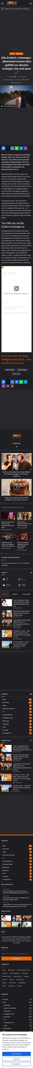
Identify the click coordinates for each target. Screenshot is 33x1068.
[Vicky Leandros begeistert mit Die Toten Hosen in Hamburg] (24, 516)
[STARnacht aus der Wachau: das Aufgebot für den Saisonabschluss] (8, 536)
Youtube (19, 986)
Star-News (19, 53)
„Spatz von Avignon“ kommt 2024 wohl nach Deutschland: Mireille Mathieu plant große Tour (21, 603)
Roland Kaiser (12, 982)
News (19, 49)
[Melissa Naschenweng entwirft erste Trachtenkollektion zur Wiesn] (8, 516)
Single (4, 986)
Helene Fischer (17, 976)
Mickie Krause (20, 979)
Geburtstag (25, 973)
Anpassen (16, 1059)
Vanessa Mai (11, 986)
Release (4, 982)
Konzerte (4, 979)
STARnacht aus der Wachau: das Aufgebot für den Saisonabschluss (8, 544)
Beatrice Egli (11, 970)
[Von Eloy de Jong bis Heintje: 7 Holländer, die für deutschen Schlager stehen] (7, 613)
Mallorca (12, 979)
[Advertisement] (16, 29)
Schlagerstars (22, 982)
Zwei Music (11, 76)
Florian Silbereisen (15, 973)
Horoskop (5, 730)
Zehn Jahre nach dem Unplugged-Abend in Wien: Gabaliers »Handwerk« (23, 545)
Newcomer (6, 721)
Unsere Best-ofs (7, 715)
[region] (16, 1050)
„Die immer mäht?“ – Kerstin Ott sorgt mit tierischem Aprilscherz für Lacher (21, 644)
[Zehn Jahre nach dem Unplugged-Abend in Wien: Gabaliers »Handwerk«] (24, 536)
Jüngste (14, 594)
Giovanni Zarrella (6, 976)
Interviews (6, 724)
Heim (15, 49)
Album (4, 970)
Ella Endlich (10, 370)
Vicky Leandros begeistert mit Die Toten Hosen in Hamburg (24, 524)
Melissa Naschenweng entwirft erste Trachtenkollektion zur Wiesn (7, 524)
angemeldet (10, 563)
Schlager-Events (8, 718)
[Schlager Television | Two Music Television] (12, 3)
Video (4, 705)
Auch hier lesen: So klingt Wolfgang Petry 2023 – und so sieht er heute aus (16, 359)
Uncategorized (7, 733)
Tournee (17, 374)
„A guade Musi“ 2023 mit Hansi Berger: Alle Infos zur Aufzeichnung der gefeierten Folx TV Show (21, 623)
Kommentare (26, 594)
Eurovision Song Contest (23, 970)
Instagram (26, 976)
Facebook (5, 973)
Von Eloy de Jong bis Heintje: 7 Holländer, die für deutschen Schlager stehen (21, 613)
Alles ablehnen (16, 1064)
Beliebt (5, 594)
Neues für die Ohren (9, 708)
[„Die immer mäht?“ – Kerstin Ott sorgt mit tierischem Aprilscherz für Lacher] (7, 644)
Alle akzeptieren (16, 1054)
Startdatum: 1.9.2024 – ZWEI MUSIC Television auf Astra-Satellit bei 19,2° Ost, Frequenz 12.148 (22, 634)
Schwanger (23, 370)
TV (3, 711)
